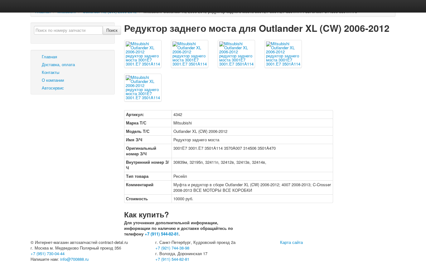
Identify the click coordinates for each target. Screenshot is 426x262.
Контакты (50, 72)
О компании (52, 80)
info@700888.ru (74, 259)
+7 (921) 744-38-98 (172, 248)
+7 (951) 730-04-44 (48, 253)
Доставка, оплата (58, 64)
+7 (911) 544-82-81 (162, 234)
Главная (49, 57)
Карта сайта (291, 242)
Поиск (112, 30)
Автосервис (52, 88)
